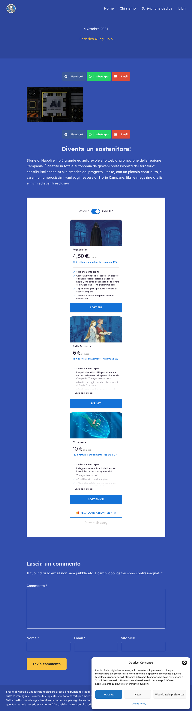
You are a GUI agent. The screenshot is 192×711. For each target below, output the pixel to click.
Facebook (77, 76)
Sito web (128, 638)
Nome (33, 638)
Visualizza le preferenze (169, 694)
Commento (37, 586)
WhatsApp (102, 76)
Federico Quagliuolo (96, 39)
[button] (184, 663)
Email (124, 76)
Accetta (108, 694)
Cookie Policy (139, 703)
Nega (137, 694)
